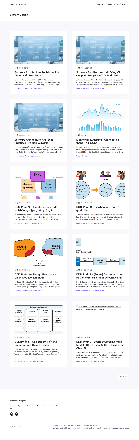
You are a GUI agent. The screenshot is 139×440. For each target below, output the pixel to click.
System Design (36, 88)
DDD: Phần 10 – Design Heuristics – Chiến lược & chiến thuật (35, 276)
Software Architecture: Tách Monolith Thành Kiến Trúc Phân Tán (36, 74)
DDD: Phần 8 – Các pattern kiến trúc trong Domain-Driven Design (35, 343)
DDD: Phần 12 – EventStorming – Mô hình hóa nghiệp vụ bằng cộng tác (35, 208)
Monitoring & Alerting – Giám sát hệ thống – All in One (97, 141)
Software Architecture (22, 88)
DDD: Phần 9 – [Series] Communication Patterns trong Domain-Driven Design (99, 276)
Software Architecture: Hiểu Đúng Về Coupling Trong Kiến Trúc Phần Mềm (98, 74)
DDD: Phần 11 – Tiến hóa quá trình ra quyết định (97, 208)
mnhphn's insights (18, 4)
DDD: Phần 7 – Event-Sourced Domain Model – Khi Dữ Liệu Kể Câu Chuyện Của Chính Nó (100, 345)
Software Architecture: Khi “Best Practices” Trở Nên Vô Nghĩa (33, 141)
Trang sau (123, 376)
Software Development (22, 361)
